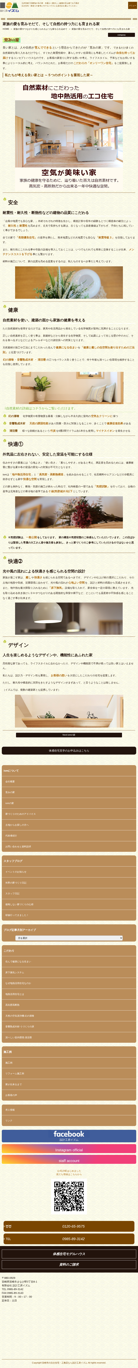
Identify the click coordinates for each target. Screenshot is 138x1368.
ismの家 (9, 803)
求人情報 (10, 1109)
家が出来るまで (13, 1084)
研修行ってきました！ (17, 915)
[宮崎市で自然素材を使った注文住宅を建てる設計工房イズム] (9, 7)
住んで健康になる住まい (18, 961)
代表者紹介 (11, 835)
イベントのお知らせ (15, 871)
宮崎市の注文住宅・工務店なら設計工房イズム (64, 1363)
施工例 (8, 1062)
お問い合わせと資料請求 (18, 846)
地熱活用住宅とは (14, 994)
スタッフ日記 (12, 893)
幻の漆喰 (14, 415)
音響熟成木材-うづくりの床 (19, 1026)
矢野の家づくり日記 (15, 882)
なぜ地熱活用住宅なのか (18, 983)
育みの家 (10, 792)
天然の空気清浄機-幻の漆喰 (19, 1015)
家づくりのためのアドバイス (20, 814)
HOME (6, 29)
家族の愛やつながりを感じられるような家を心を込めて (40, 29)
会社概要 (10, 781)
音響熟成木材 (17, 423)
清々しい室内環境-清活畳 (18, 1037)
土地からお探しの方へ (17, 825)
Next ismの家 (69, 735)
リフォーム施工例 (14, 1073)
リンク (8, 1120)
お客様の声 (11, 1095)
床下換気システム (14, 972)
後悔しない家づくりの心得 (19, 904)
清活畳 (14, 430)
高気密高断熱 (12, 1005)
